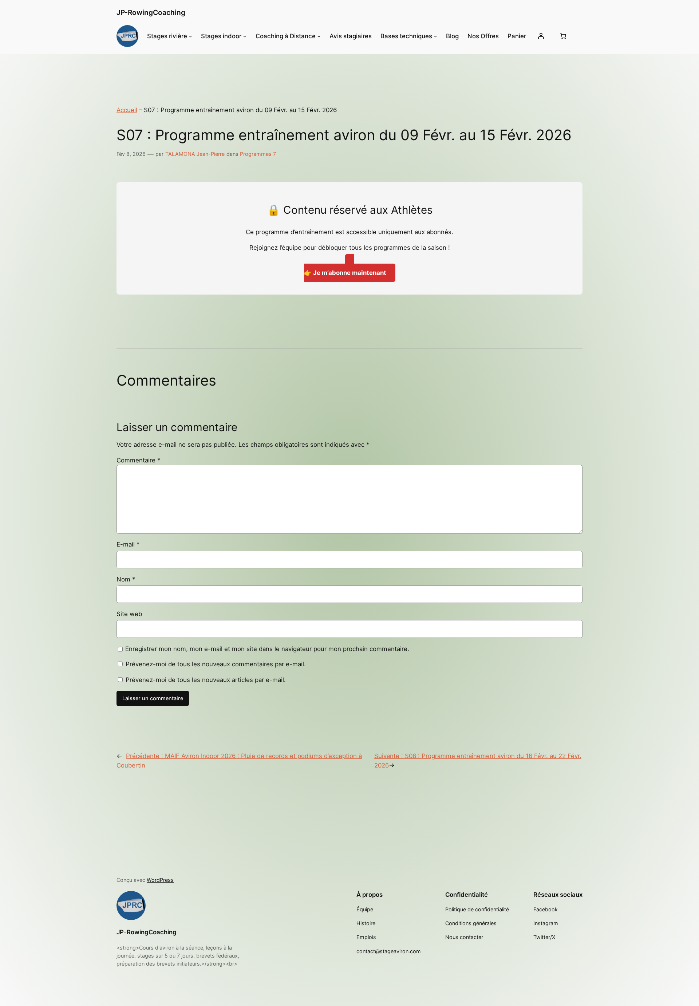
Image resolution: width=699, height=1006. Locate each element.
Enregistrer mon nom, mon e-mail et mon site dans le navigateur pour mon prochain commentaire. (267, 648)
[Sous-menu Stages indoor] (244, 36)
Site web (129, 614)
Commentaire (138, 460)
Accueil (126, 110)
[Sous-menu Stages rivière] (190, 36)
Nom (125, 579)
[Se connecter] (540, 36)
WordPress (160, 880)
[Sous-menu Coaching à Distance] (319, 36)
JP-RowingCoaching (150, 12)
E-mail (127, 544)
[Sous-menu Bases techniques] (435, 36)
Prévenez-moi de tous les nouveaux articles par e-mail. (206, 679)
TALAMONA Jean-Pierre (195, 154)
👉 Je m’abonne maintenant (345, 272)
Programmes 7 (258, 154)
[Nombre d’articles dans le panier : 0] (562, 36)
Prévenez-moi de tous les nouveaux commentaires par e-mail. (216, 664)
